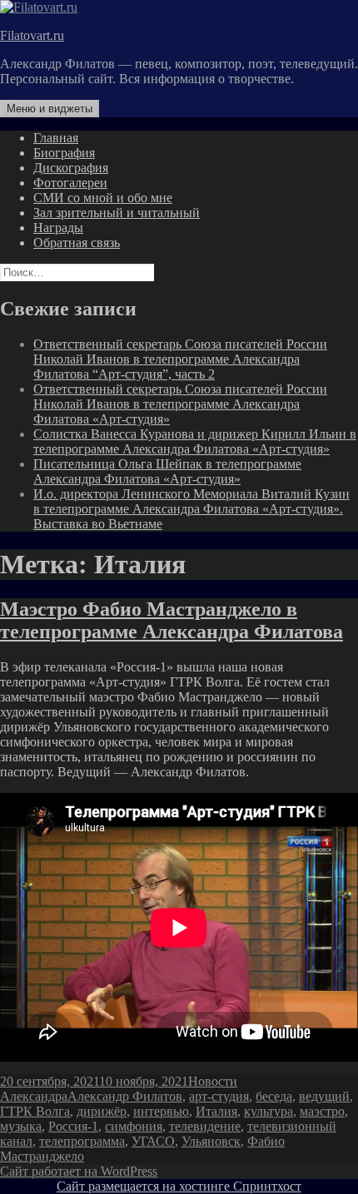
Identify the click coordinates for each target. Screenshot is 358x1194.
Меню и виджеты (49, 108)
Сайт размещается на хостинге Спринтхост (179, 1186)
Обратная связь (76, 242)
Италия (216, 1111)
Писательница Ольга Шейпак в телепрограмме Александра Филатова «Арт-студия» (167, 471)
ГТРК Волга (35, 1111)
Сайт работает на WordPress (78, 1171)
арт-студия (219, 1096)
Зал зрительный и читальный (116, 213)
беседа (274, 1096)
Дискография (70, 168)
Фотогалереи (70, 183)
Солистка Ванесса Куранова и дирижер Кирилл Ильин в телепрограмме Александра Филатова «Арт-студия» (194, 441)
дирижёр (102, 1111)
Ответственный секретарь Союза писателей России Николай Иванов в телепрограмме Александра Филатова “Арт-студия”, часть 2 (180, 359)
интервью (161, 1111)
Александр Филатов (124, 1096)
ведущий (324, 1096)
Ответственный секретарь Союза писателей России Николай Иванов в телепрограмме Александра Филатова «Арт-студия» (180, 404)
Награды (58, 227)
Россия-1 (73, 1126)
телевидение (205, 1126)
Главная (55, 138)
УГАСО (153, 1141)
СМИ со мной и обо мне (102, 198)
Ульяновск (211, 1141)
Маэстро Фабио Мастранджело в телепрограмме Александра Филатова (171, 620)
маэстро (322, 1111)
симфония (133, 1126)
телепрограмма (82, 1141)
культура (268, 1111)
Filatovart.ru (32, 35)
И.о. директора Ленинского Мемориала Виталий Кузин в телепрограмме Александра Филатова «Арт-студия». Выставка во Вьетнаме (191, 509)
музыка (21, 1126)
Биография (64, 153)
